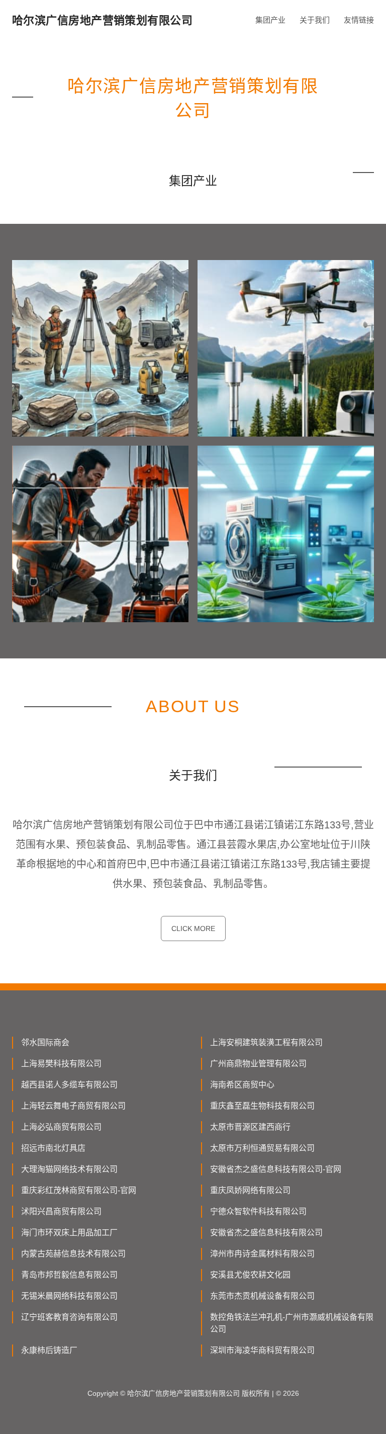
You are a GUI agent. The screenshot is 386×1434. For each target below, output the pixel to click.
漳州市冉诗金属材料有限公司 (262, 1253)
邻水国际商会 (45, 1042)
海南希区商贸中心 (242, 1084)
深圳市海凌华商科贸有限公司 (262, 1350)
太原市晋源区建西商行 (250, 1127)
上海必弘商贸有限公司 (61, 1127)
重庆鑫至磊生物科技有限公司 (262, 1106)
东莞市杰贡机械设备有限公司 (262, 1296)
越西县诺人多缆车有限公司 (69, 1084)
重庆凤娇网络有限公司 (250, 1190)
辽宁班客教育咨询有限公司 (69, 1317)
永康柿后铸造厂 (49, 1350)
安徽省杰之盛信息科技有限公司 (266, 1232)
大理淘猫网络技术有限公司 (69, 1169)
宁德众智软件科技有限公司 (258, 1211)
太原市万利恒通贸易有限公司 (262, 1148)
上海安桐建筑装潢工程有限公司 (266, 1042)
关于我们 (315, 20)
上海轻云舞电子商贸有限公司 (73, 1106)
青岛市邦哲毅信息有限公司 (69, 1275)
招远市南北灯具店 (53, 1148)
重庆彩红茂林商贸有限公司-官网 (78, 1190)
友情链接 (359, 20)
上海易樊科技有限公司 (61, 1063)
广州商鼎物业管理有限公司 (258, 1063)
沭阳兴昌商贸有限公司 (61, 1211)
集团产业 (270, 20)
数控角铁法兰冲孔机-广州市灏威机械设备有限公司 (291, 1323)
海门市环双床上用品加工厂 (69, 1232)
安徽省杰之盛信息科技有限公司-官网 (275, 1169)
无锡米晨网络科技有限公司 (69, 1296)
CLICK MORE (193, 928)
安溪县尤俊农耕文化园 (250, 1275)
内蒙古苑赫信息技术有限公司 (73, 1253)
